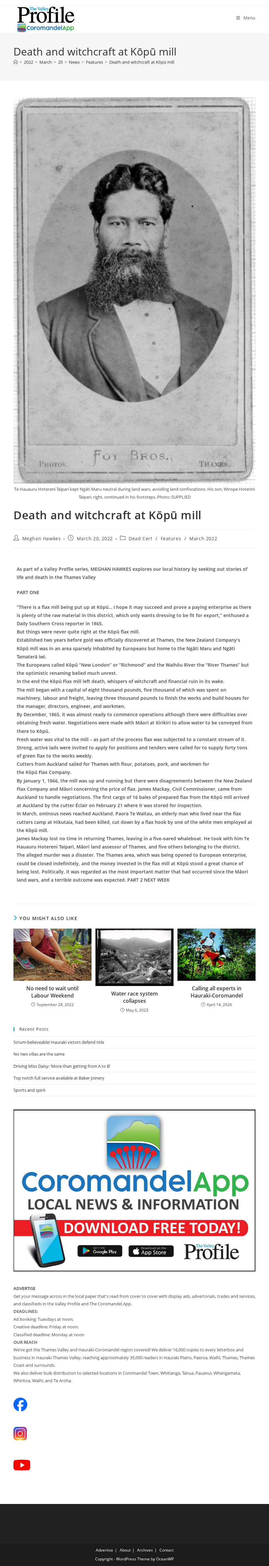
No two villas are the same (39, 1054)
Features (171, 538)
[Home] (15, 62)
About (125, 1550)
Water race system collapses (134, 997)
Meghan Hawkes (41, 538)
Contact (166, 1550)
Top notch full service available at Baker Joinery (58, 1078)
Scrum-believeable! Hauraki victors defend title (58, 1042)
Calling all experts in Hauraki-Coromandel (217, 992)
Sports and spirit (29, 1090)
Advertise (104, 1550)
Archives (145, 1550)
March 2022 (203, 538)
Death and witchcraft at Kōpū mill (141, 62)
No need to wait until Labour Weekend (52, 992)
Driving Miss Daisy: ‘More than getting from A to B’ (61, 1066)
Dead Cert (140, 538)
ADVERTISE (24, 1288)
